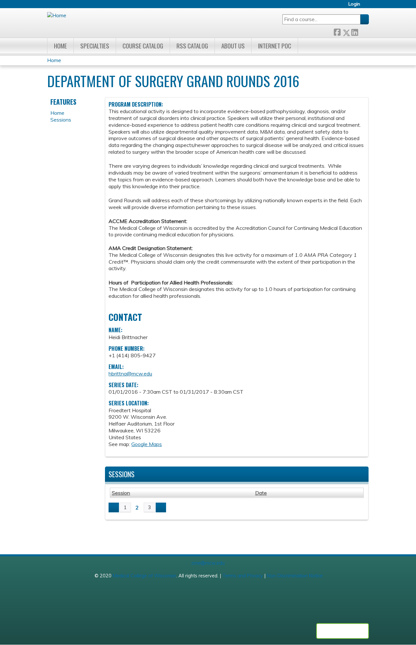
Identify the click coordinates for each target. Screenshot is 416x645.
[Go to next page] (161, 507)
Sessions (60, 119)
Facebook (337, 31)
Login (354, 4)
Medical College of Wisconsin (144, 576)
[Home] (56, 15)
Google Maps (146, 444)
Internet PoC (274, 45)
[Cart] (367, 6)
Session (121, 493)
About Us (233, 45)
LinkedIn (354, 31)
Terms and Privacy (242, 576)
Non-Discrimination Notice (295, 576)
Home (60, 45)
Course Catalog (143, 45)
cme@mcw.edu (208, 563)
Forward (363, 31)
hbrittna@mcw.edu (130, 373)
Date (261, 493)
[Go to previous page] (114, 507)
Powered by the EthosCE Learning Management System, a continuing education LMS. (342, 631)
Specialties (94, 45)
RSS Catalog (192, 45)
